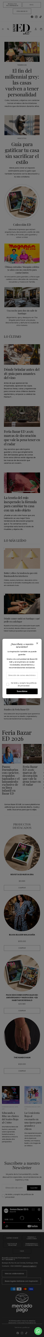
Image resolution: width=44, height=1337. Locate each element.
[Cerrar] (37, 643)
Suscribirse (22, 691)
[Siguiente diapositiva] (39, 769)
